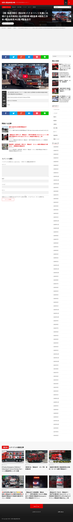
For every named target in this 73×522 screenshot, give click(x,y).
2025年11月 (56, 180)
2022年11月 (56, 313)
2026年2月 (56, 169)
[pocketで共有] (37, 57)
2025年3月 (56, 209)
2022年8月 (56, 324)
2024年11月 (56, 224)
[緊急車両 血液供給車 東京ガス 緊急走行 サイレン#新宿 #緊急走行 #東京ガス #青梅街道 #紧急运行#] (5, 146)
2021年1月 (56, 394)
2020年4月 (56, 413)
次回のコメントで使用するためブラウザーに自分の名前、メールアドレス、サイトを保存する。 (23, 196)
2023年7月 (56, 283)
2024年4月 (56, 250)
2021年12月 (56, 354)
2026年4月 (56, 161)
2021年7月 (56, 372)
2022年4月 (56, 339)
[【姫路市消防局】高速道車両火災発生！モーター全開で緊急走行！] (55, 91)
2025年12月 (56, 176)
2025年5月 (56, 202)
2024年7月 (56, 239)
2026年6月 (56, 154)
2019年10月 (56, 424)
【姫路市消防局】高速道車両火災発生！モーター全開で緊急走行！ (64, 90)
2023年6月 (56, 287)
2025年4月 (56, 206)
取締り (55, 116)
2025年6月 (56, 198)
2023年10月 (56, 272)
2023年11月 (56, 269)
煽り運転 (19, 7)
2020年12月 (56, 398)
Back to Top (36, 506)
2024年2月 (56, 257)
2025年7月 (56, 194)
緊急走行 (14, 7)
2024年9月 (56, 231)
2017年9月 (56, 431)
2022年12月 (56, 309)
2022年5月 (56, 335)
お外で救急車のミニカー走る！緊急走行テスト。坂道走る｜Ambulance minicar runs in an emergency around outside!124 (65, 99)
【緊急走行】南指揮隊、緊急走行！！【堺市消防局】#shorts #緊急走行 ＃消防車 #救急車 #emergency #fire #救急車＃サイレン (36, 495)
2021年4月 (56, 383)
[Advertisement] (36, 40)
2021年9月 (56, 365)
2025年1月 (56, 217)
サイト (3, 190)
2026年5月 (56, 157)
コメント (4, 164)
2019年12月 (56, 420)
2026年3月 (56, 165)
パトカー (25, 7)
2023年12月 (56, 265)
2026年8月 (56, 146)
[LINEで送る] (45, 57)
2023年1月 (56, 306)
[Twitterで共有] (13, 57)
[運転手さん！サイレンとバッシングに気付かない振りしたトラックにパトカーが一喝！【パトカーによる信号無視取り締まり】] (55, 67)
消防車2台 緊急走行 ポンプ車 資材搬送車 (36, 468)
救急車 (55, 120)
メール (4, 184)
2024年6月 (56, 243)
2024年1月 (56, 261)
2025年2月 (56, 213)
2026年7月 (56, 150)
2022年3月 (56, 343)
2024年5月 (56, 246)
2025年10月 (56, 183)
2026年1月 (56, 172)
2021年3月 (56, 387)
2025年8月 (56, 191)
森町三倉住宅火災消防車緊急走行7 (18, 127)
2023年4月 (56, 294)
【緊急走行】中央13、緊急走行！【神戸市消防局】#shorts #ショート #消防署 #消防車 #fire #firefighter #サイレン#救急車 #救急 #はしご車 (60, 495)
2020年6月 (56, 409)
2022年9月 (56, 320)
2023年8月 (56, 280)
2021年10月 (56, 361)
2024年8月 (56, 235)
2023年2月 (56, 302)
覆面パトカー (57, 139)
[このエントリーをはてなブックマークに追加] (29, 57)
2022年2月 (56, 346)
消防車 (34, 7)
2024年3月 (56, 254)
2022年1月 (56, 350)
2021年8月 (56, 368)
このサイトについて (36, 511)
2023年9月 (56, 276)
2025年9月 (56, 187)
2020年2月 (56, 417)
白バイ (29, 7)
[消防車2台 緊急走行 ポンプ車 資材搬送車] (55, 83)
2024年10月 (56, 228)
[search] (70, 7)
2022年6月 (56, 331)
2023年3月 (56, 298)
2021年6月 (56, 376)
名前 (3, 178)
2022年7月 (56, 328)
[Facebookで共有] (6, 57)
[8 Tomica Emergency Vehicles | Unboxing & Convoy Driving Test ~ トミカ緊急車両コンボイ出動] (55, 75)
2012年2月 (56, 435)
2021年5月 (56, 380)
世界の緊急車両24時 (15, 518)
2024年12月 (56, 220)
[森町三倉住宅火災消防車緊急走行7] (5, 129)
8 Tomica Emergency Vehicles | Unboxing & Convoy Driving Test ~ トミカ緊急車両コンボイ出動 (12, 469)
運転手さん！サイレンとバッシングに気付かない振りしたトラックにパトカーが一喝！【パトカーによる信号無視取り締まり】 (64, 67)
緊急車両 (56, 135)
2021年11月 (56, 357)
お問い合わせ (61, 511)
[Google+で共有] (21, 57)
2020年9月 (56, 405)
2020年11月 (56, 402)
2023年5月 (56, 291)
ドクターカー (57, 109)
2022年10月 (56, 317)
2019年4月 (56, 428)
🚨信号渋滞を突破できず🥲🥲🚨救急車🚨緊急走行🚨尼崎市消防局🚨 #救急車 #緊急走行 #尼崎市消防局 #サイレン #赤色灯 (13, 495)
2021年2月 (56, 391)
